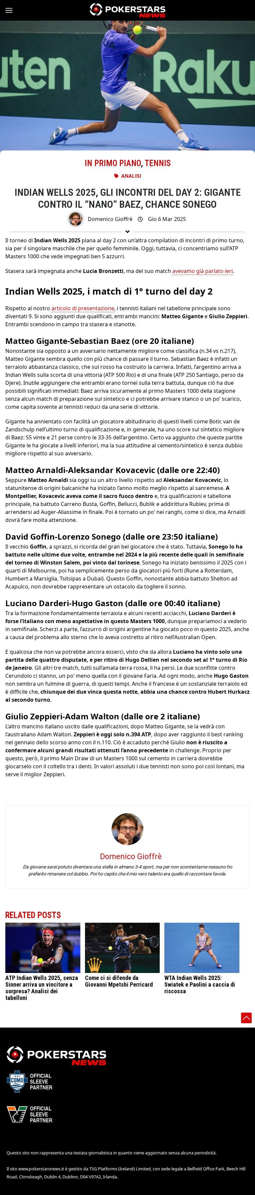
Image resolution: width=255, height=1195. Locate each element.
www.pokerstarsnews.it (41, 1169)
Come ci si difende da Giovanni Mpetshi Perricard (119, 981)
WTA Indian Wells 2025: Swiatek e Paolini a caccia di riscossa (199, 984)
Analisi (131, 176)
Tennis (158, 163)
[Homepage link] (127, 10)
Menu (12, 10)
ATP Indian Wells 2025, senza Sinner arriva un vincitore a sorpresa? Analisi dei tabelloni (41, 987)
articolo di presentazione (82, 308)
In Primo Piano (113, 163)
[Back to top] (246, 1018)
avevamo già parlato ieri (202, 271)
